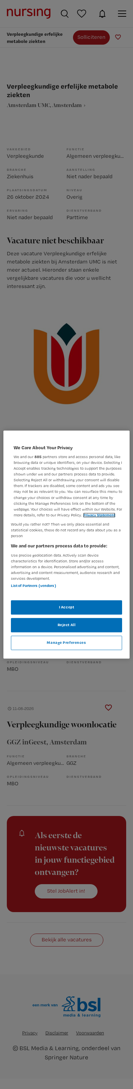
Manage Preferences (66, 642)
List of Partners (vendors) (33, 585)
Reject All (67, 624)
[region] (66, 544)
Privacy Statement (99, 515)
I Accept (66, 607)
